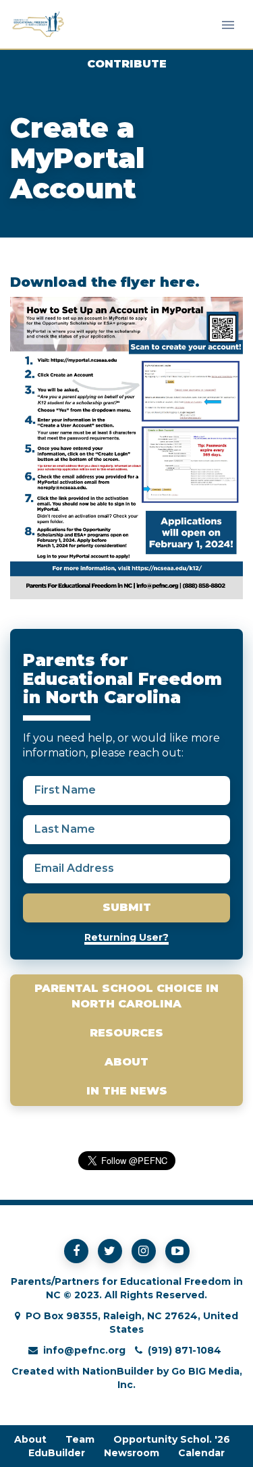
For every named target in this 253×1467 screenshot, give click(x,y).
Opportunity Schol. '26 (171, 1439)
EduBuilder (56, 1453)
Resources (126, 1032)
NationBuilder (118, 1371)
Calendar (201, 1453)
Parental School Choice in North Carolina (126, 996)
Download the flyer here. (105, 282)
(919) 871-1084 (184, 1350)
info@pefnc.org (84, 1350)
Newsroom (131, 1453)
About (126, 1061)
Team (79, 1439)
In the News (126, 1090)
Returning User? (126, 937)
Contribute (127, 63)
